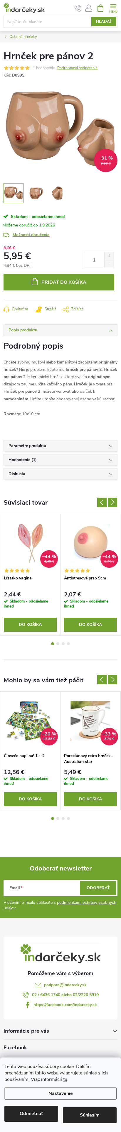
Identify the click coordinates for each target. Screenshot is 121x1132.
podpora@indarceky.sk (65, 985)
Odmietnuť (31, 1113)
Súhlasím (90, 1115)
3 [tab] (63, 643)
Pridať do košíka (63, 282)
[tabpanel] (30, 574)
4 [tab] (68, 643)
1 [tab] (52, 643)
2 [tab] (57, 643)
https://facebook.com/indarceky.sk (65, 1005)
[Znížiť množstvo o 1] (109, 264)
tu (65, 1079)
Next (112, 502)
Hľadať (104, 21)
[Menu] (113, 7)
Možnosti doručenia (31, 235)
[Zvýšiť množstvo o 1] (109, 256)
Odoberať (98, 888)
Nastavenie (60, 1093)
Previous (102, 502)
